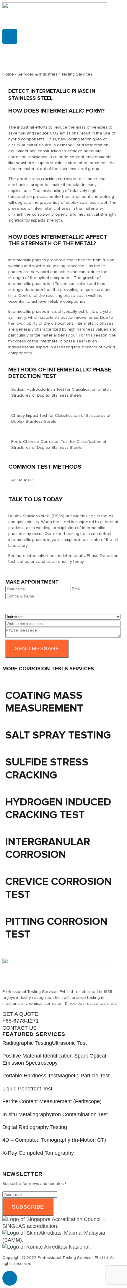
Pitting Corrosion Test (56, 928)
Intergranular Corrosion (47, 848)
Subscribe (28, 1207)
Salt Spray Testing (58, 735)
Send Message (37, 648)
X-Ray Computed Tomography (38, 1153)
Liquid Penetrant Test (27, 1089)
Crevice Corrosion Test (58, 888)
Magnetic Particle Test (84, 1076)
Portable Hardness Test (30, 1076)
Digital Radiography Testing (34, 1127)
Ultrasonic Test (69, 1043)
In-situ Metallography (27, 1114)
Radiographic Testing (27, 1043)
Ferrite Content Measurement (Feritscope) (52, 1101)
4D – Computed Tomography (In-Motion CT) (54, 1140)
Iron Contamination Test (80, 1114)
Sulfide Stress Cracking (46, 768)
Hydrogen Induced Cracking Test (58, 808)
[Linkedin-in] (9, 1278)
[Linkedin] (9, 36)
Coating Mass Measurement (44, 702)
